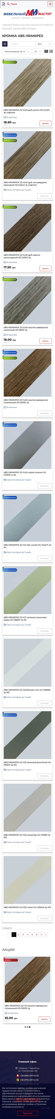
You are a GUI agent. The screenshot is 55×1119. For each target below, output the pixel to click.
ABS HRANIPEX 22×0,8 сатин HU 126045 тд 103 (27, 907)
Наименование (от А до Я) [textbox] (17, 51)
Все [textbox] (39, 44)
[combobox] (44, 44)
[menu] (50, 4)
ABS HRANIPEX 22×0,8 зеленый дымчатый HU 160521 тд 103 (27, 763)
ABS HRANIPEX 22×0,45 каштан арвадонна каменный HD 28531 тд (26, 328)
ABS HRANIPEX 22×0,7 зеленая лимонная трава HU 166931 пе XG (25, 618)
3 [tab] (29, 1027)
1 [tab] (25, 1027)
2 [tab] (27, 1027)
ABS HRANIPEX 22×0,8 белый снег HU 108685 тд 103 (27, 691)
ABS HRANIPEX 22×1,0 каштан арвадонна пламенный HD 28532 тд (26, 1007)
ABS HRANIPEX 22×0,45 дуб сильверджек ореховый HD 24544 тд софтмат (25, 183)
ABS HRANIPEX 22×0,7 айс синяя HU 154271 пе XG (27, 546)
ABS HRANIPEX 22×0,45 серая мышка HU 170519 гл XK (25, 473)
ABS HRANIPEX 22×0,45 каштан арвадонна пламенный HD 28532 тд (26, 401)
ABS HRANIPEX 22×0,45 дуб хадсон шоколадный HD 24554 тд (22, 256)
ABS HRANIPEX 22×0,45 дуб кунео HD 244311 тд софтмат (27, 111)
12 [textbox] (36, 51)
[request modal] (3, 4)
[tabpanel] (27, 989)
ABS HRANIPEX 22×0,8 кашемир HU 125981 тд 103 (27, 836)
